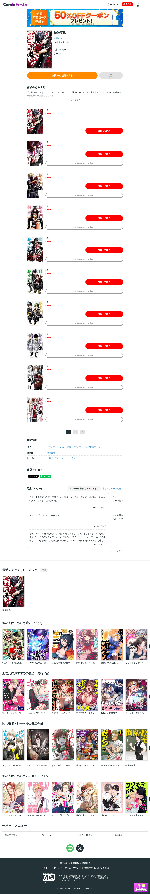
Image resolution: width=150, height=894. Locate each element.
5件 (70, 49)
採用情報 (86, 863)
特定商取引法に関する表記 (96, 868)
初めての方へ (11, 835)
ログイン (114, 4)
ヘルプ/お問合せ (84, 835)
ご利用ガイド (47, 835)
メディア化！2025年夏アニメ (86, 447)
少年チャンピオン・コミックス (61, 458)
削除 (44, 570)
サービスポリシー (73, 868)
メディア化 (52, 447)
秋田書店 (51, 452)
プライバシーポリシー (51, 868)
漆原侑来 (58, 38)
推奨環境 (118, 835)
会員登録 (127, 4)
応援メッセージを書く (113, 488)
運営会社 (64, 863)
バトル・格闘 (65, 447)
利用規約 (75, 863)
